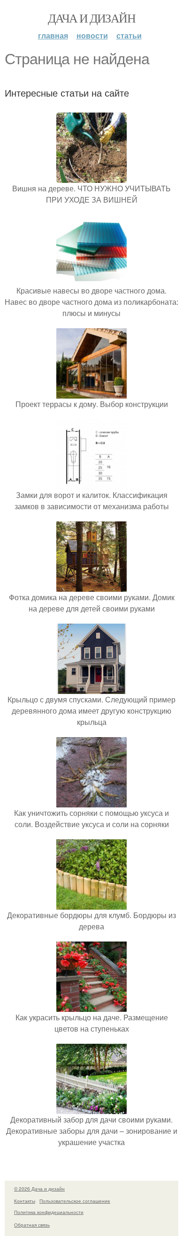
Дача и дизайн (91, 18)
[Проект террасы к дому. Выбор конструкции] (91, 392)
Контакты (24, 1201)
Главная (53, 35)
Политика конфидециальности (49, 1212)
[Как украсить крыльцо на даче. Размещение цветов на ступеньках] (91, 1006)
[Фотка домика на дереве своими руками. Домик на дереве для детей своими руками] (91, 585)
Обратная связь (32, 1224)
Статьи (129, 35)
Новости (92, 35)
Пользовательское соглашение (74, 1201)
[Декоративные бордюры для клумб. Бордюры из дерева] (91, 903)
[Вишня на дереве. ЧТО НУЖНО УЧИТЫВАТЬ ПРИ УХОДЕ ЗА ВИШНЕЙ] (91, 177)
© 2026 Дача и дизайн (39, 1188)
